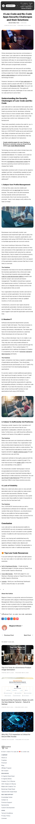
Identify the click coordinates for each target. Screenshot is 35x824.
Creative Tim (9, 751)
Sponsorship (5, 805)
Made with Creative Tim (8, 786)
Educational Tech (14, 22)
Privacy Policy (5, 816)
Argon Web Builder (7, 574)
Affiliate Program (6, 768)
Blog (2, 765)
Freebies (4, 760)
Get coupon (4, 770)
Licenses (4, 818)
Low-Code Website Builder (16, 146)
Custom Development (7, 807)
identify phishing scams (21, 452)
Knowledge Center (7, 797)
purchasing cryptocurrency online (17, 161)
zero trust (17, 190)
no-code (15, 614)
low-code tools (25, 81)
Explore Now (10, 5)
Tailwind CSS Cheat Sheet (9, 792)
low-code (21, 614)
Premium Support (6, 802)
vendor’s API (20, 462)
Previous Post (9, 635)
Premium (4, 763)
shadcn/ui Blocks (28, 3)
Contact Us (4, 800)
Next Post (27, 635)
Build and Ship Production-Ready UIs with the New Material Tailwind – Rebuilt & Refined (17, 702)
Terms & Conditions (7, 813)
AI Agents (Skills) (6, 779)
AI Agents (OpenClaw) (8, 776)
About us (4, 757)
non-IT (29, 58)
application (28, 614)
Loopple (4, 581)
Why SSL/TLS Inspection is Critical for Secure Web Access (16, 735)
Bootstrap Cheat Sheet (8, 789)
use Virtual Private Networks (10, 478)
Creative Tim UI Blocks (8, 781)
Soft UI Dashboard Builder (9, 566)
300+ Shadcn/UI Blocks (8, 784)
